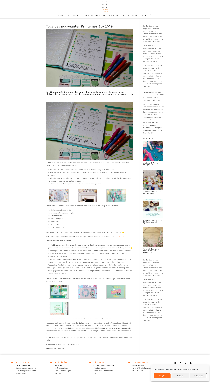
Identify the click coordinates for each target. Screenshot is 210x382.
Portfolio (58, 373)
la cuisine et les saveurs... (152, 42)
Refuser (180, 376)
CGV (95, 373)
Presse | (58, 371)
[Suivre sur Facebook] (180, 363)
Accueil (62, 15)
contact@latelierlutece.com (142, 368)
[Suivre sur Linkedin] (191, 363)
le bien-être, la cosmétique (152, 39)
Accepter (162, 376)
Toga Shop (122, 236)
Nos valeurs (59, 365)
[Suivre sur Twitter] (186, 363)
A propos (132, 15)
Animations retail (116, 15)
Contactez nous (138, 365)
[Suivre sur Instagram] (175, 363)
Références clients (61, 368)
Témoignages (66, 371)
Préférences (198, 376)
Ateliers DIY (74, 15)
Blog (144, 15)
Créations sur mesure (95, 15)
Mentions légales (100, 368)
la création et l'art (156, 36)
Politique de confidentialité (103, 371)
